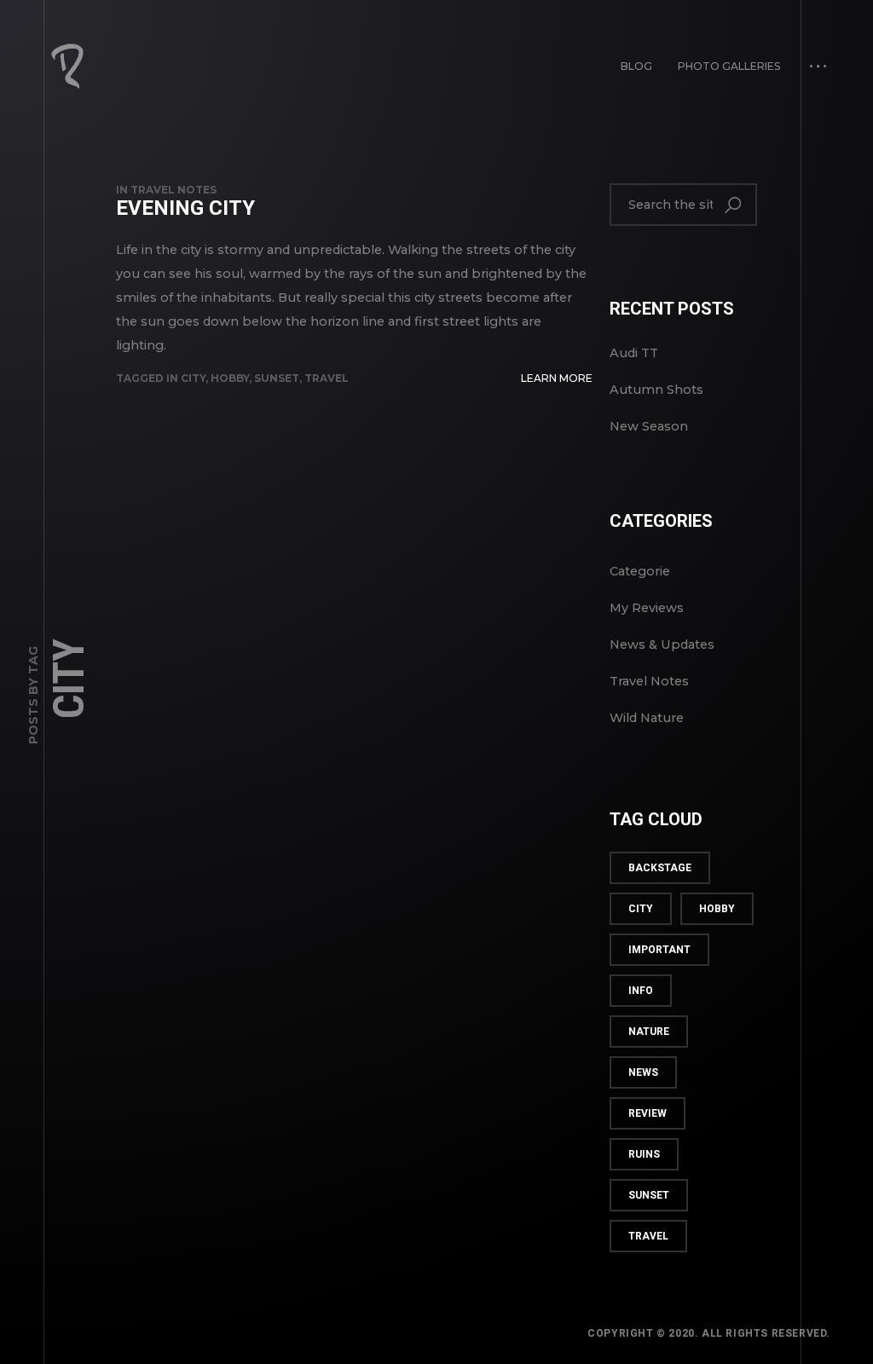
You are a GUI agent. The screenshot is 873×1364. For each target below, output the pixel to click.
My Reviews (647, 608)
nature (648, 1031)
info (640, 991)
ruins (644, 1154)
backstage (659, 868)
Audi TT (634, 353)
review (647, 1113)
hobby (230, 378)
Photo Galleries (729, 66)
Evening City (185, 208)
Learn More (557, 378)
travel (326, 378)
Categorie (640, 571)
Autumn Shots (656, 389)
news (643, 1072)
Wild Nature (647, 717)
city (193, 378)
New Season (649, 426)
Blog (636, 66)
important (659, 950)
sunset (276, 378)
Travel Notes (173, 189)
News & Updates (662, 644)
